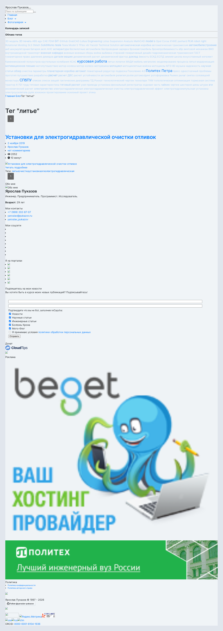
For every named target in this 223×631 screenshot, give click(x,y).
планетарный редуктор (101, 71)
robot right (200, 41)
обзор (17, 71)
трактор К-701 (13, 84)
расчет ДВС (65, 75)
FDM (51, 41)
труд (26, 84)
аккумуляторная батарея (25, 49)
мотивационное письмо (20, 65)
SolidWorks (47, 45)
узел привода (89, 84)
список (36, 80)
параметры (39, 71)
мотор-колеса (67, 65)
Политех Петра (159, 70)
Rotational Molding (16, 45)
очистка (27, 71)
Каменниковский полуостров (23, 61)
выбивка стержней (113, 52)
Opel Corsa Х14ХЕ (166, 41)
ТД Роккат (96, 80)
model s (150, 41)
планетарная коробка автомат (66, 71)
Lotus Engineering (91, 41)
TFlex (82, 45)
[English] (8, 620)
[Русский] (15, 620)
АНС (49, 49)
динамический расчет (86, 56)
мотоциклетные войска (137, 65)
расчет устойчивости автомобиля (94, 75)
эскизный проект (77, 92)
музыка (180, 65)
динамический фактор (114, 56)
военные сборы (84, 52)
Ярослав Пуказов (18, 146)
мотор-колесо (85, 65)
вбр (181, 49)
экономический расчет (19, 88)
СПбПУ (26, 80)
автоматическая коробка (135, 45)
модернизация (205, 61)
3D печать (25, 41)
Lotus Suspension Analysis (118, 41)
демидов (48, 56)
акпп (43, 49)
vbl (87, 45)
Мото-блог (18, 328)
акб (7, 49)
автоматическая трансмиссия (170, 45)
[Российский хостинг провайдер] (6, 593)
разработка (41, 75)
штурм (204, 84)
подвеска (121, 71)
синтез (191, 75)
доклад (133, 56)
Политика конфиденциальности (21, 585)
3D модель (11, 41)
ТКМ (150, 80)
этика (92, 92)
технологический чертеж (118, 80)
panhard (182, 41)
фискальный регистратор (126, 84)
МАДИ (129, 61)
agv (40, 41)
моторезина (101, 65)
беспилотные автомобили (85, 49)
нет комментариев (19, 150)
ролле (130, 75)
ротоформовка (160, 75)
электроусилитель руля (19, 92)
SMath (36, 45)
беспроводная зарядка (115, 49)
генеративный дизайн (138, 52)
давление (36, 56)
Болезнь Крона (20, 324)
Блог (10, 18)
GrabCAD (74, 41)
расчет (53, 75)
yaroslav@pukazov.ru (20, 215)
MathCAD (139, 41)
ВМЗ (211, 49)
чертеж (175, 84)
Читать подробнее (16, 167)
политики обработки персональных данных (64, 332)
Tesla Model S (70, 45)
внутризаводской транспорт (22, 52)
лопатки (120, 61)
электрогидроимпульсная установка (186, 88)
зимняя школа (173, 56)
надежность (193, 65)
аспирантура (61, 49)
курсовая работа (92, 61)
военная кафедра (52, 52)
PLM (190, 41)
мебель (138, 61)
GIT (57, 41)
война (97, 52)
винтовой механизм (196, 49)
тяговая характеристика (44, 84)
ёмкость (144, 56)
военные (69, 52)
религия (121, 75)
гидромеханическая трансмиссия (172, 52)
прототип (11, 75)
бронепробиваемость (165, 49)
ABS (34, 41)
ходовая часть (151, 84)
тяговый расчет (70, 84)
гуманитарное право (17, 56)
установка (104, 84)
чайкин (165, 84)
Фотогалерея (15, 22)
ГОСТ (197, 52)
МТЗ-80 (170, 65)
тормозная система (203, 80)
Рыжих (174, 75)
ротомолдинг (142, 75)
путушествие (25, 75)
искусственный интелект (198, 56)
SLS (30, 45)
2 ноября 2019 (16, 143)
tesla (58, 45)
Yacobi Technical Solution (105, 45)
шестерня (186, 84)
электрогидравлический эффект (143, 88)
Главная (12, 14)
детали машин (63, 56)
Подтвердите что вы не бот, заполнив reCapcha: (35, 310)
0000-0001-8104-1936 (27, 623)
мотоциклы (158, 65)
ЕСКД (153, 56)
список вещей (50, 80)
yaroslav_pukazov (18, 219)
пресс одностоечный (185, 71)
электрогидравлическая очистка (103, 88)
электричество (43, 88)
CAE (45, 41)
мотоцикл (116, 65)
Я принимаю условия (51, 332)
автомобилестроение (203, 45)
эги (211, 84)
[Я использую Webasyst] (6, 608)
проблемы (205, 71)
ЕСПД (160, 56)
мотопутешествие (47, 65)
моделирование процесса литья (176, 61)
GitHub (64, 41)
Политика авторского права (20, 588)
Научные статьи (21, 317)
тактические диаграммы (75, 80)
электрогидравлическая (68, 88)
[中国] (21, 620)
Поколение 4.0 (136, 71)
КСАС (73, 61)
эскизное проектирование (50, 92)
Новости (17, 313)
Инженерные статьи (23, 321)
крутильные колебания (55, 61)
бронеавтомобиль (140, 49)
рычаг (182, 75)
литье (111, 61)
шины (196, 84)
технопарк (141, 80)
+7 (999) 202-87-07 (19, 212)
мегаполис (150, 61)
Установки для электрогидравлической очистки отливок (80, 137)
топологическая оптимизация (172, 80)
